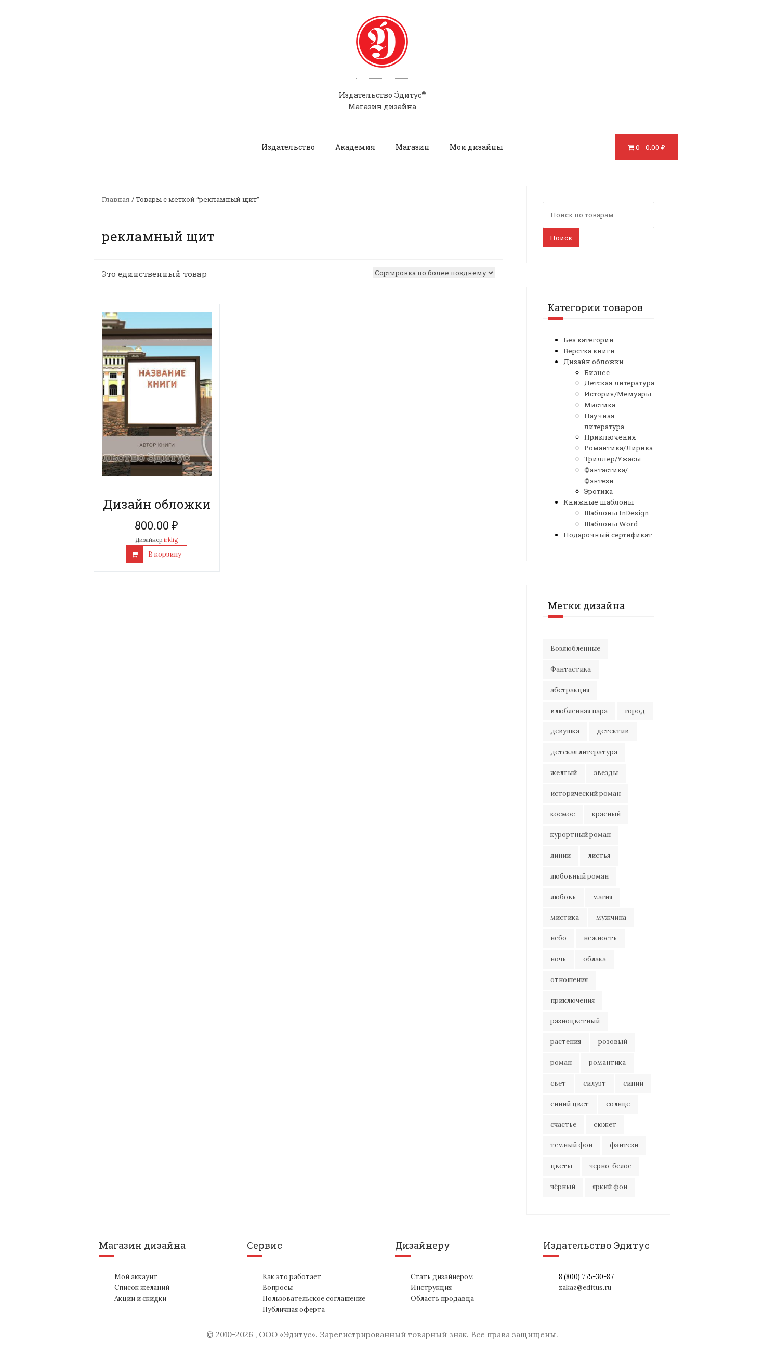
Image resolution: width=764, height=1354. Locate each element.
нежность (600, 938)
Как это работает (291, 1276)
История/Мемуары (617, 393)
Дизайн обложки (593, 361)
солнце (618, 1104)
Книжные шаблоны (598, 502)
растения (565, 1041)
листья (599, 855)
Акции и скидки (140, 1298)
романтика (607, 1062)
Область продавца (442, 1298)
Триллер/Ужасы (612, 458)
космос (562, 813)
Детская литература (619, 383)
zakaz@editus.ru (585, 1287)
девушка (564, 731)
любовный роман (579, 876)
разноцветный (575, 1020)
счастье (563, 1124)
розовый (612, 1041)
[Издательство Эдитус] (382, 51)
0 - (650, 147)
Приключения (610, 437)
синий (633, 1083)
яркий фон (609, 1186)
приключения (572, 1000)
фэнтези (624, 1145)
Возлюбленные (575, 648)
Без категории (588, 339)
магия (602, 897)
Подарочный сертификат (607, 534)
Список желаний (141, 1287)
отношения (569, 979)
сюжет (605, 1124)
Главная (116, 199)
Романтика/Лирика (618, 448)
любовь (563, 897)
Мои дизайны (476, 147)
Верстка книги (589, 350)
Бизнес (597, 372)
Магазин (412, 147)
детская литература (583, 751)
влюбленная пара (579, 710)
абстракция (569, 690)
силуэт (594, 1083)
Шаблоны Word (611, 523)
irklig (171, 540)
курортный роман (580, 834)
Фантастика (570, 669)
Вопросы (277, 1287)
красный (606, 813)
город (635, 710)
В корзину (164, 554)
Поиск (561, 237)
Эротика (598, 491)
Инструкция (431, 1287)
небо (558, 938)
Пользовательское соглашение (313, 1298)
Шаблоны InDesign (616, 513)
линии (560, 855)
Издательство (288, 147)
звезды (606, 772)
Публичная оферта (293, 1309)
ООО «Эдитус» (287, 1334)
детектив (613, 731)
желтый (563, 772)
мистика (564, 917)
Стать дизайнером (442, 1276)
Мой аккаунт (135, 1276)
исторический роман (585, 793)
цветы (561, 1166)
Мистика (599, 404)
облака (594, 959)
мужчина (611, 917)
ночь (558, 959)
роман (561, 1062)
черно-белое (610, 1166)
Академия (355, 147)
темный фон (571, 1145)
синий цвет (569, 1104)
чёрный (562, 1186)
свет (558, 1083)
